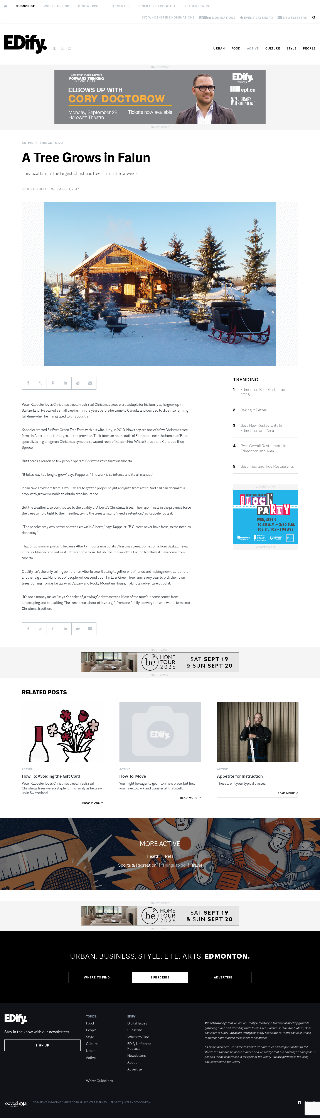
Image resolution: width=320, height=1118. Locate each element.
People (309, 48)
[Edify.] (25, 44)
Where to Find (57, 6)
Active (253, 48)
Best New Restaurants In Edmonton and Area (261, 428)
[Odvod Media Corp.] (15, 1104)
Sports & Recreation (137, 865)
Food (236, 48)
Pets (169, 856)
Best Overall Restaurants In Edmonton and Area (263, 448)
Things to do (51, 143)
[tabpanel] (160, 967)
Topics (91, 1016)
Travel (196, 865)
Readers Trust (197, 6)
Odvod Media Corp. (66, 1102)
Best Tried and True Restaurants (267, 466)
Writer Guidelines (99, 1081)
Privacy (116, 1102)
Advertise (121, 6)
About (132, 1062)
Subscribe (25, 6)
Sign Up (42, 1045)
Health (153, 856)
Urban (219, 48)
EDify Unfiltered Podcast (139, 1046)
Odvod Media (142, 1102)
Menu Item (94, 1074)
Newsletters (136, 1055)
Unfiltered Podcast (157, 6)
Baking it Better (253, 410)
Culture (272, 48)
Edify (131, 1016)
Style (291, 48)
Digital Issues (91, 6)
